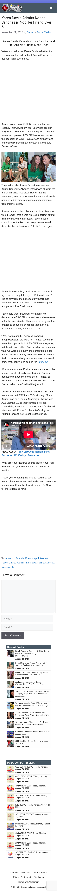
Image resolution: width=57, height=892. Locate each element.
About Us (25, 872)
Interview (43, 558)
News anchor (8, 567)
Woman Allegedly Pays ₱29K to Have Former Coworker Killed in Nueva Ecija (31, 704)
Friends (20, 558)
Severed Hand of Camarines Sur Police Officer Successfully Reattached (32, 723)
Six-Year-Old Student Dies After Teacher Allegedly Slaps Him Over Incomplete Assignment (32, 693)
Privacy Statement (22, 877)
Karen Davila (8, 562)
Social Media (44, 32)
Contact (14, 872)
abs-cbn (9, 558)
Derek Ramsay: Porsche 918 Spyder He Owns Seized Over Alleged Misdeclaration (32, 653)
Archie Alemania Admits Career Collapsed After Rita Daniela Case (29, 683)
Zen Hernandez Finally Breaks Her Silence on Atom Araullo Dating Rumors (32, 714)
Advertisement (40, 872)
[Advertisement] (28, 92)
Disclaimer (39, 877)
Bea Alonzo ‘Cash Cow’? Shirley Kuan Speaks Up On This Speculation (31, 673)
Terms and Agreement (28, 882)
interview (43, 362)
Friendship (31, 558)
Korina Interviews (26, 562)
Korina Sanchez (46, 562)
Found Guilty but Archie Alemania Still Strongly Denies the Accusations (31, 664)
